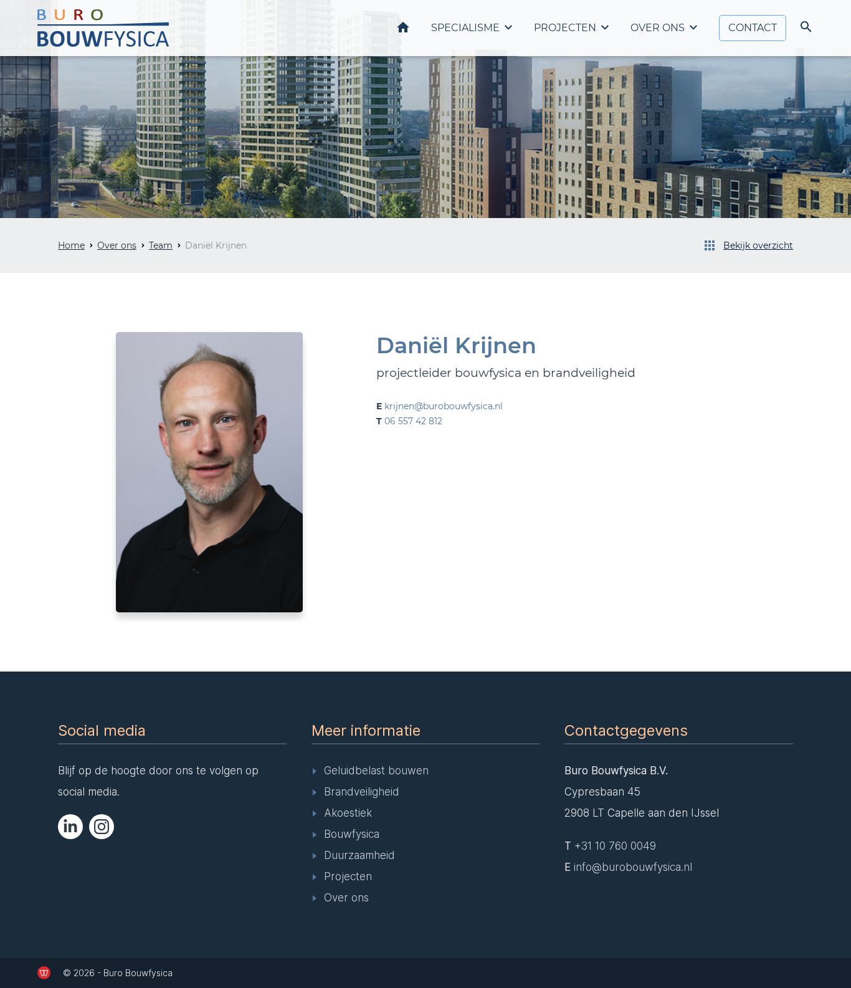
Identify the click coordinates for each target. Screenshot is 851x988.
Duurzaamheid (359, 855)
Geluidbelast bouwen (376, 770)
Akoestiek (348, 813)
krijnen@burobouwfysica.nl (443, 406)
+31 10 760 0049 (615, 846)
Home (403, 27)
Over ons (657, 28)
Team (161, 245)
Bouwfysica (351, 834)
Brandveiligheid (361, 792)
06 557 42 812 (413, 421)
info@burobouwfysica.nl (633, 867)
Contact (752, 28)
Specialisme (465, 28)
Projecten (565, 28)
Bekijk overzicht (758, 245)
